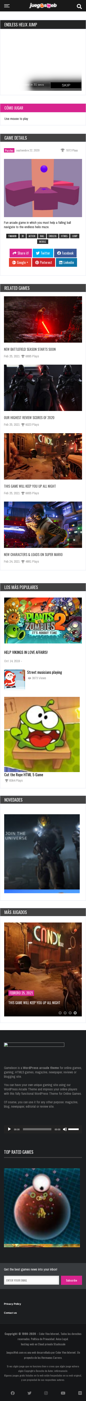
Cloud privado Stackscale (51, 1344)
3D (23, 236)
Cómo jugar (13, 108)
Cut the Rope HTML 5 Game (23, 774)
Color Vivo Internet (49, 1333)
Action (32, 236)
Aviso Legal (62, 1339)
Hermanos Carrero (51, 1357)
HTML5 (64, 236)
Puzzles (9, 150)
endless (52, 236)
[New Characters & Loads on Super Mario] (43, 525)
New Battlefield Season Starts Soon (30, 349)
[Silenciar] (65, 1129)
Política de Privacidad (42, 1339)
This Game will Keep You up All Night (30, 486)
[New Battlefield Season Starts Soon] (43, 319)
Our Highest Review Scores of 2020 (29, 417)
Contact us (10, 1312)
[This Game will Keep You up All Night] (43, 456)
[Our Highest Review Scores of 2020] (43, 388)
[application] (43, 1129)
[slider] (74, 1129)
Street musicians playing (44, 672)
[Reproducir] (9, 1129)
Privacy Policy (12, 1304)
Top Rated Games (18, 1152)
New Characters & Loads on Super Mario (33, 554)
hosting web (27, 1344)
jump (74, 236)
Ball (42, 236)
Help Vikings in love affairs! (26, 652)
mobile (42, 241)
